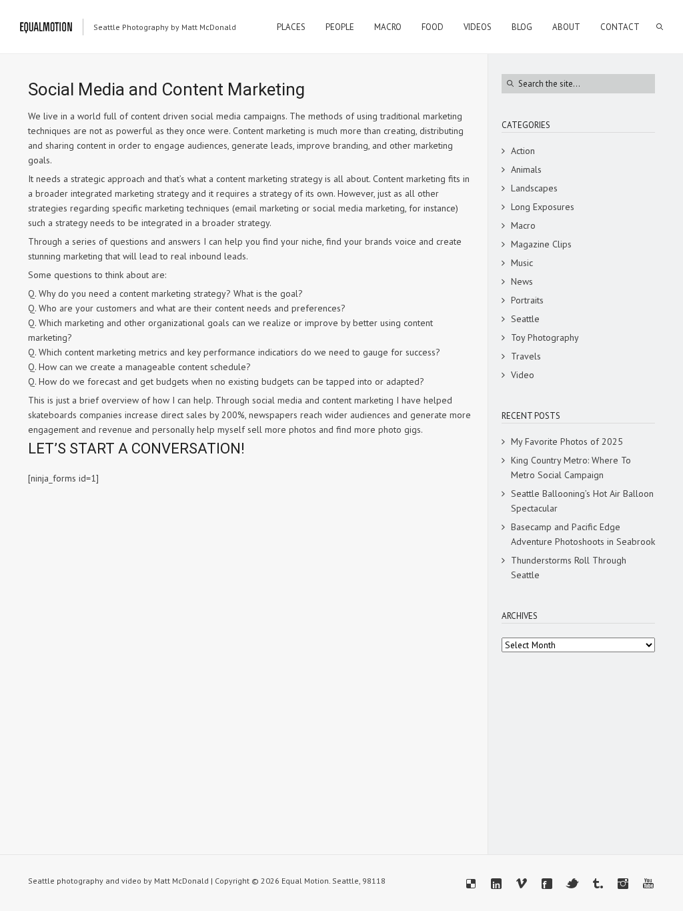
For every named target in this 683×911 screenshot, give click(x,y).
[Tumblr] (597, 883)
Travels (526, 356)
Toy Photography (545, 337)
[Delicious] (471, 883)
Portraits (527, 300)
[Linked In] (496, 883)
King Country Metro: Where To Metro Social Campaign (571, 467)
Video (522, 375)
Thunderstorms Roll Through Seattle (568, 567)
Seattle (525, 319)
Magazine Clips (541, 244)
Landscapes (534, 188)
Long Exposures (542, 207)
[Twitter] (572, 883)
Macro (523, 225)
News (522, 281)
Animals (526, 169)
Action (523, 151)
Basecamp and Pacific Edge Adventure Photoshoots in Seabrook (583, 534)
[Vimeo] (521, 883)
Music (522, 263)
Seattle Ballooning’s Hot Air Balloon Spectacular (582, 501)
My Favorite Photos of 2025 (567, 441)
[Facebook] (547, 883)
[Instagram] (623, 883)
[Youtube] (648, 883)
